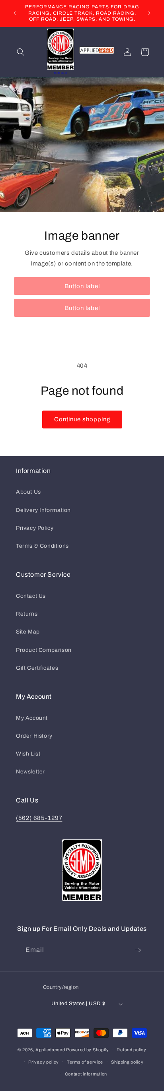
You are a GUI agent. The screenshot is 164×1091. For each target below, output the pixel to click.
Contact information (86, 1074)
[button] (20, 52)
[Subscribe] (137, 950)
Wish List (28, 754)
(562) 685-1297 (39, 818)
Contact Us (31, 596)
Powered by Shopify (87, 1049)
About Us (28, 492)
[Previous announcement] (14, 13)
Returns (26, 614)
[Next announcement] (149, 13)
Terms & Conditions (42, 546)
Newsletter (30, 772)
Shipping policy (127, 1062)
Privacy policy (43, 1062)
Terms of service (85, 1062)
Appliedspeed (50, 1049)
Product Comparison (44, 650)
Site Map (28, 632)
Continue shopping (82, 419)
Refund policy (131, 1049)
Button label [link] (82, 286)
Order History (34, 736)
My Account (32, 718)
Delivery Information (43, 510)
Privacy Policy (34, 528)
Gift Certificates (37, 668)
